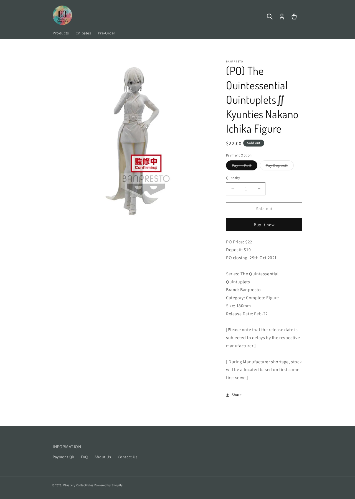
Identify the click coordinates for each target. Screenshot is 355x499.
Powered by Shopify (108, 485)
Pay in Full (244, 166)
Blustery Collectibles (78, 485)
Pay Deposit (280, 166)
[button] (269, 17)
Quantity (233, 177)
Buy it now (264, 224)
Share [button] (237, 394)
